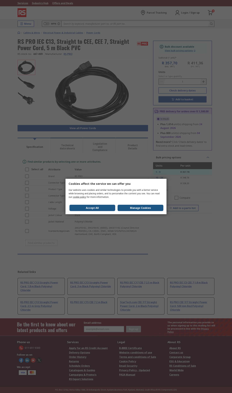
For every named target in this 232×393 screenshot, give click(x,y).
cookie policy (79, 196)
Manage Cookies (140, 208)
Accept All (92, 208)
